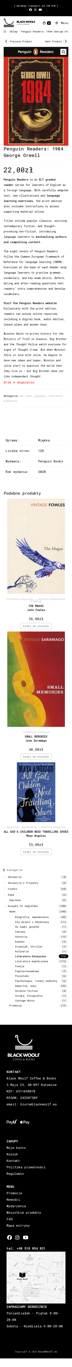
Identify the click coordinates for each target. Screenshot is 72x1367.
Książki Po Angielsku (23, 906)
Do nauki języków (33, 396)
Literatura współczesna (50, 598)
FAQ (9, 1219)
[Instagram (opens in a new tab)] (35, 9)
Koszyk (12, 1154)
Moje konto (16, 1147)
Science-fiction (26, 991)
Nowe (12, 911)
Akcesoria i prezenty (23, 883)
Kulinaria (22, 951)
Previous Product (21, 41)
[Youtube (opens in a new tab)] (40, 9)
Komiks (19, 941)
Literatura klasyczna (19, 598)
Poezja (19, 966)
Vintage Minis (25, 1000)
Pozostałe (22, 976)
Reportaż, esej (25, 986)
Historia (21, 936)
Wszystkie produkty (24, 1212)
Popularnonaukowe (27, 971)
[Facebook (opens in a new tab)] (31, 9)
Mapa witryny (18, 1225)
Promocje (36, 601)
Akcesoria (15, 877)
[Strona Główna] (5, 31)
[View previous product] (6, 41)
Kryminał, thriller (29, 946)
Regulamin (15, 1173)
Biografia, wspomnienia (21, 827)
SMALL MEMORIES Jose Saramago (36, 738)
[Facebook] (9, 1237)
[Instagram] (17, 1237)
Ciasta (12, 888)
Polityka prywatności (26, 1167)
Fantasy (20, 931)
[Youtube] (25, 1237)
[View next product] (65, 41)
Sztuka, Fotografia (28, 995)
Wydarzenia (16, 1206)
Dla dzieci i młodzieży (32, 922)
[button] (63, 52)
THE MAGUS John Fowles (36, 608)
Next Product (53, 41)
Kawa (11, 894)
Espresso (15, 900)
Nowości (13, 1199)
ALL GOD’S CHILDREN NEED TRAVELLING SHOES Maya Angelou (36, 833)
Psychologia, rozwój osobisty (36, 981)
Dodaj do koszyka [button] (36, 626)
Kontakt (13, 1160)
